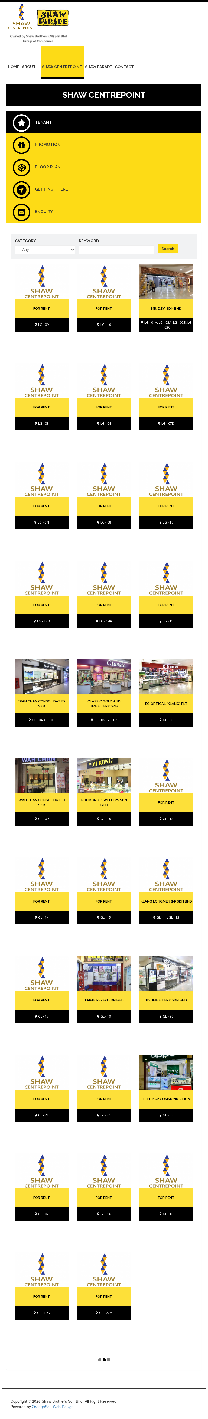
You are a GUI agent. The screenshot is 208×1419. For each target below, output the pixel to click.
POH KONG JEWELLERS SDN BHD (104, 802)
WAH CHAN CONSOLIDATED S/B (41, 703)
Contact (124, 67)
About (29, 67)
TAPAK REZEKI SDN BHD (104, 1000)
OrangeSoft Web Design (53, 1406)
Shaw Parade (98, 67)
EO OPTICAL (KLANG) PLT (166, 704)
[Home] (40, 24)
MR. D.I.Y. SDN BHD (166, 308)
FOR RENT (41, 308)
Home (13, 67)
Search (168, 249)
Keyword (89, 241)
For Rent (104, 506)
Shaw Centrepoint (62, 67)
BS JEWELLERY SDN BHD (166, 1000)
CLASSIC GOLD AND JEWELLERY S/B (104, 703)
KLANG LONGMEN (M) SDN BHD (166, 901)
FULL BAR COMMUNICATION (166, 1099)
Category (25, 241)
